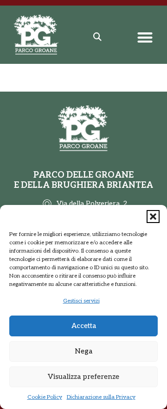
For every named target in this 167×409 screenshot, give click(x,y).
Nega (83, 351)
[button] (153, 216)
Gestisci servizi (81, 300)
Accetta (83, 326)
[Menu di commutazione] (145, 37)
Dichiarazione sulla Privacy (101, 397)
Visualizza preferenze (83, 376)
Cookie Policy (44, 397)
